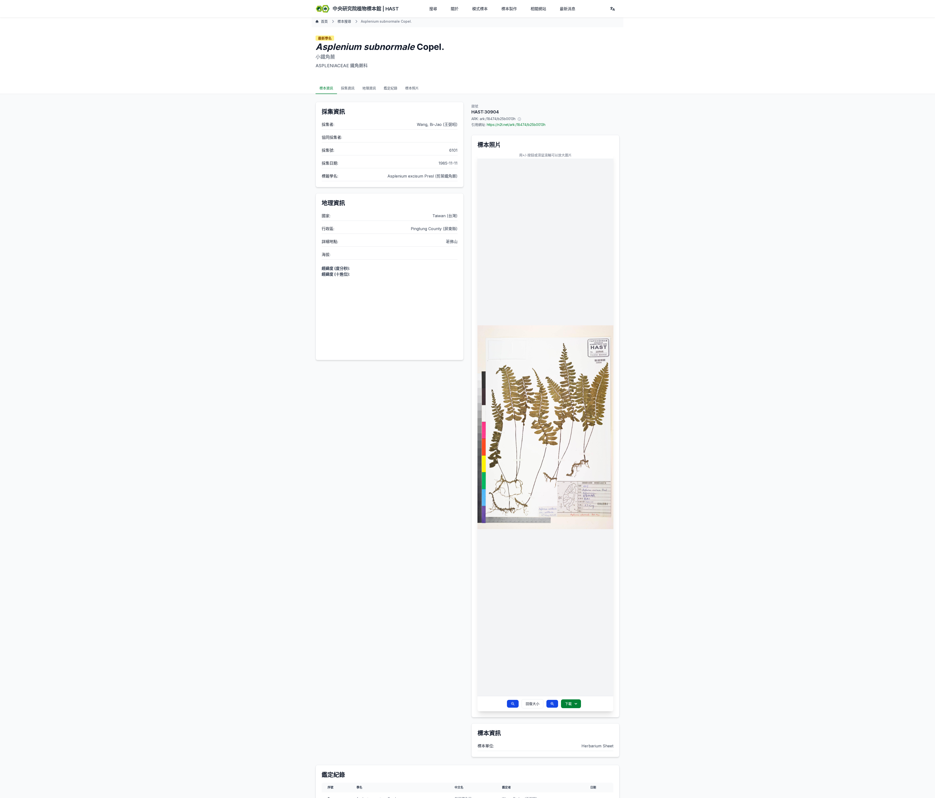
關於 (454, 8)
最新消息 (567, 8)
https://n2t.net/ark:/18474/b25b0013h (516, 124)
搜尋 (433, 8)
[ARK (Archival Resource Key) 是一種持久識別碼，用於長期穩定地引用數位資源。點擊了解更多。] (519, 118)
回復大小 (532, 704)
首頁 (324, 21)
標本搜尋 (344, 21)
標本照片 (412, 88)
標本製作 (509, 8)
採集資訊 (348, 88)
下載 (568, 704)
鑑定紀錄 (390, 88)
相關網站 (538, 8)
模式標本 (480, 8)
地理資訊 (369, 88)
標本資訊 (326, 88)
